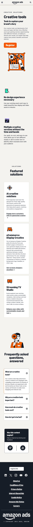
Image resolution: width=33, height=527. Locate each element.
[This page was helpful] (22, 448)
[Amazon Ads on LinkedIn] (5, 475)
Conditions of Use (16, 485)
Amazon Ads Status (16, 502)
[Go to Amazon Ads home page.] (16, 516)
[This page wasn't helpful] (10, 448)
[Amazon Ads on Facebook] (26, 475)
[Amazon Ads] (16, 2)
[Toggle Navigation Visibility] (2, 2)
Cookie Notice (16, 497)
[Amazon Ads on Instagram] (16, 475)
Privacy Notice (16, 489)
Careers (16, 506)
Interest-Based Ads (16, 493)
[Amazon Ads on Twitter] (10, 475)
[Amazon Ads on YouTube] (21, 475)
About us (16, 481)
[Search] (30, 2)
